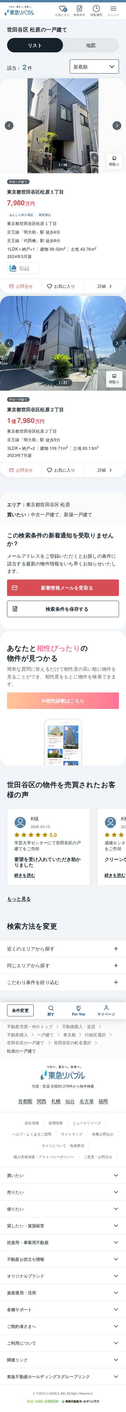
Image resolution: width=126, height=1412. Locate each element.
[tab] (35, 45)
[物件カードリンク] (63, 178)
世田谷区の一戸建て (26, 1042)
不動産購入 (17, 1035)
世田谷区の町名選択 (72, 1042)
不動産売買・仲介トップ (30, 1026)
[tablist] (63, 45)
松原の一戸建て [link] (21, 1051)
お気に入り (66, 286)
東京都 (69, 1035)
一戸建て (45, 1035)
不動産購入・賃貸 (78, 1026)
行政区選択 (95, 1035)
